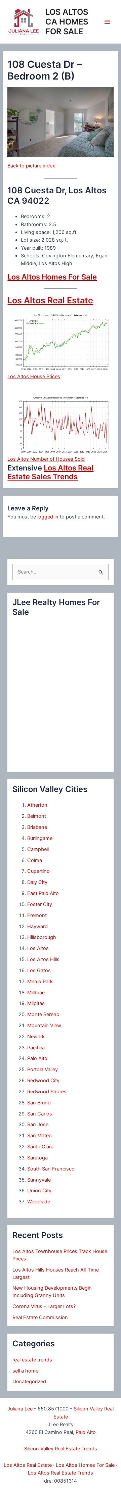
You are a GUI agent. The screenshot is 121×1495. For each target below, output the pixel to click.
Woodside (38, 1202)
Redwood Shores (47, 1092)
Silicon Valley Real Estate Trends (60, 1449)
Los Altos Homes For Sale (52, 276)
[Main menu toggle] (107, 22)
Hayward (37, 927)
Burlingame (39, 838)
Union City (39, 1191)
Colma (34, 860)
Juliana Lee (20, 1409)
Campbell (38, 849)
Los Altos (38, 948)
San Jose (37, 1125)
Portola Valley (42, 1069)
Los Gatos (39, 970)
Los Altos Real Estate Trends (60, 1473)
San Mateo (39, 1136)
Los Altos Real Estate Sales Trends (50, 472)
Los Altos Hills (43, 959)
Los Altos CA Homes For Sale (66, 21)
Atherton (37, 805)
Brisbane (37, 827)
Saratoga (37, 1158)
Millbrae (36, 993)
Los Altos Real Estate (50, 300)
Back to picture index (31, 166)
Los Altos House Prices (33, 376)
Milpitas (36, 1003)
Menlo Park (40, 982)
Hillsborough (41, 937)
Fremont (37, 915)
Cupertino (38, 871)
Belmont (36, 816)
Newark (36, 1037)
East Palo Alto (43, 893)
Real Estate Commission (40, 1317)
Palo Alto (37, 1058)
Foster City (39, 904)
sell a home (25, 1371)
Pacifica (36, 1048)
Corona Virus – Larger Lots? (44, 1306)
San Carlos (39, 1114)
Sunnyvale (39, 1180)
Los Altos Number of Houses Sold (46, 459)
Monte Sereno (43, 1014)
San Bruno (39, 1103)
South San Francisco (51, 1169)
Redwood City (43, 1081)
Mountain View (44, 1026)
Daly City (37, 882)
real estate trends (32, 1360)
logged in (47, 517)
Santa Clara (40, 1147)
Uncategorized (29, 1382)
